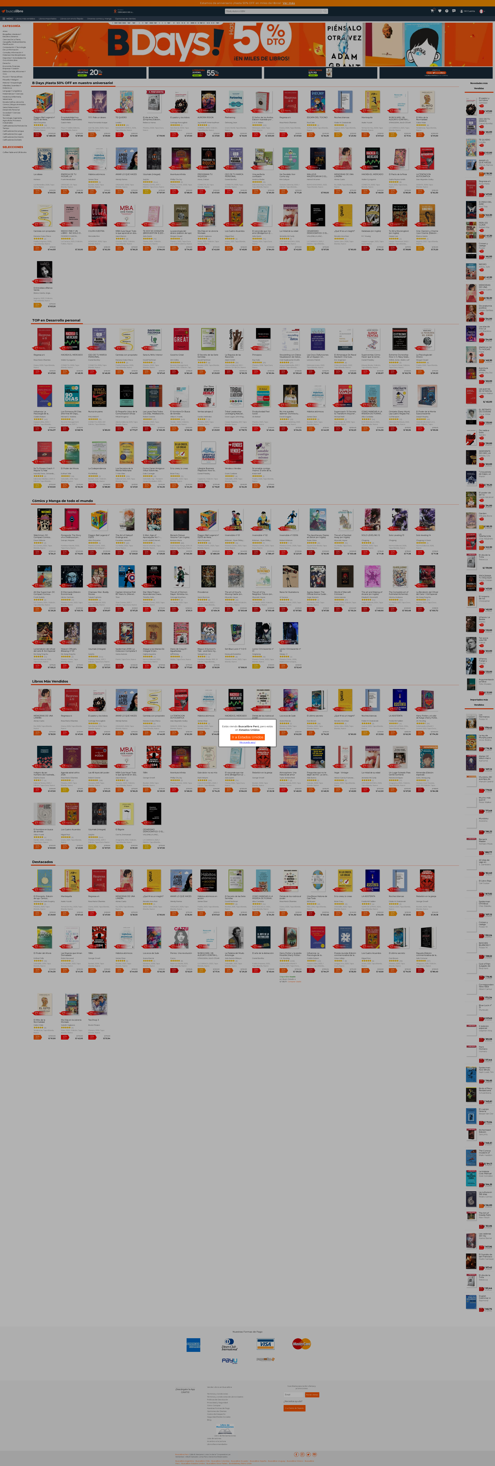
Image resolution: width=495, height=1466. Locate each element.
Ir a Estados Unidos (247, 737)
